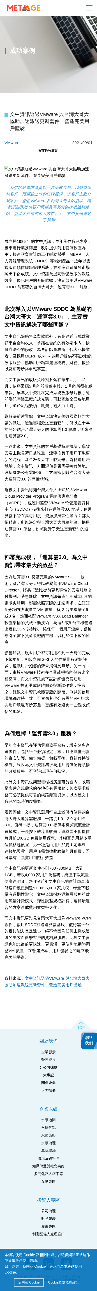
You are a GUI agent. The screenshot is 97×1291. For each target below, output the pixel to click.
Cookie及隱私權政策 (63, 1282)
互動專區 (48, 1181)
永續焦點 (48, 1127)
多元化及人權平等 (48, 1174)
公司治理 (48, 1211)
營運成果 (48, 1060)
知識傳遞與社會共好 (48, 1166)
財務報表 (48, 1219)
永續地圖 (48, 1120)
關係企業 (48, 1083)
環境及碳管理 (48, 1158)
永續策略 (48, 1135)
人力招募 (48, 1090)
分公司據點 (48, 1067)
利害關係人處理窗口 (48, 1234)
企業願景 (48, 1052)
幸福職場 (48, 1151)
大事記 (48, 1075)
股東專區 (48, 1226)
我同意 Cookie (28, 1282)
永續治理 (48, 1143)
